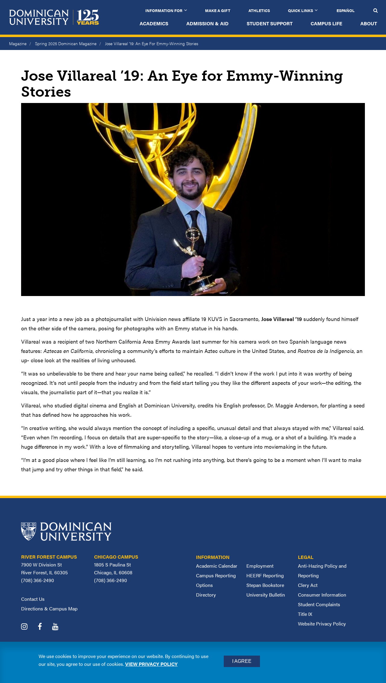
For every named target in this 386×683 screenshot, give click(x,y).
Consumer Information (322, 594)
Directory (206, 594)
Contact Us (33, 598)
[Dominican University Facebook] (44, 627)
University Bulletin (265, 594)
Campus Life (326, 23)
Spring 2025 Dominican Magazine (65, 43)
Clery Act (308, 585)
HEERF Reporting (265, 575)
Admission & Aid (207, 23)
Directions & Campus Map (49, 608)
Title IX (305, 613)
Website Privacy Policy (322, 623)
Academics (154, 23)
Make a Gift (217, 10)
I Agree (242, 661)
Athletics (259, 10)
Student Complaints (319, 604)
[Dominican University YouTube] (60, 627)
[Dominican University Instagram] (28, 627)
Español (346, 10)
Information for (163, 10)
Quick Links (300, 10)
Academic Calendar (216, 565)
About (368, 23)
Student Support (270, 23)
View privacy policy (151, 663)
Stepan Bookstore (265, 585)
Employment (260, 565)
